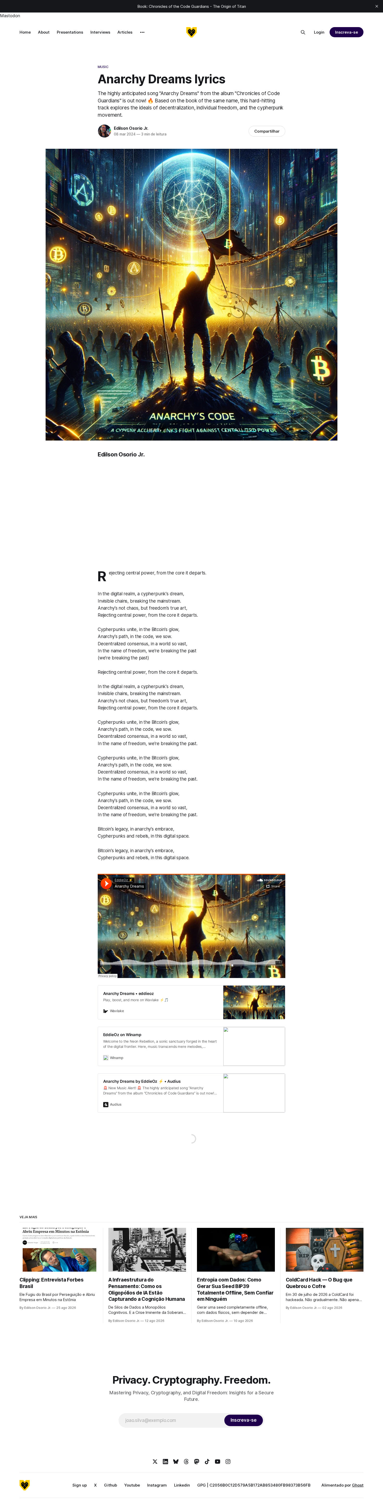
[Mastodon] (196, 1461)
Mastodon (10, 15)
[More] (142, 32)
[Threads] (186, 1461)
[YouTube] (217, 1461)
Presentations (70, 32)
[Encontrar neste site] (303, 32)
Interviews (100, 32)
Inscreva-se (346, 32)
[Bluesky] (175, 1461)
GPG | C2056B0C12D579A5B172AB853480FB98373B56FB (254, 1485)
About (44, 32)
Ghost (357, 1485)
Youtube (132, 1485)
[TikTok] (207, 1461)
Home (25, 32)
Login (319, 32)
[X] (155, 1461)
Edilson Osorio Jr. (131, 128)
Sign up (79, 1485)
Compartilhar (267, 131)
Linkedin (182, 1485)
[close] (377, 6)
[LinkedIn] (165, 1461)
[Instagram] (228, 1461)
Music (103, 67)
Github (110, 1485)
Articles (125, 32)
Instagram (157, 1485)
